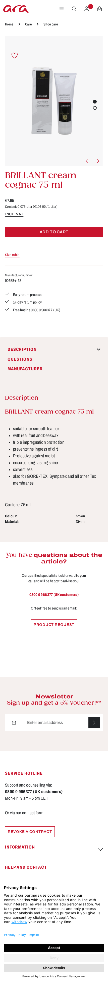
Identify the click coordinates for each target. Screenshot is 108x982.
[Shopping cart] (99, 9)
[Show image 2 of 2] (95, 108)
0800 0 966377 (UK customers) (54, 595)
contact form (32, 812)
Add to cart (54, 232)
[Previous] (87, 161)
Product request (54, 625)
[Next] (97, 161)
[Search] (74, 9)
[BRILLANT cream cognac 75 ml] (54, 101)
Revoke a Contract (30, 832)
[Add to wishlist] (15, 55)
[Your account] (87, 9)
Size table (12, 255)
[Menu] (62, 9)
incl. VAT (14, 214)
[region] (54, 101)
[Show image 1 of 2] (95, 102)
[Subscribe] (94, 723)
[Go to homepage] (16, 9)
